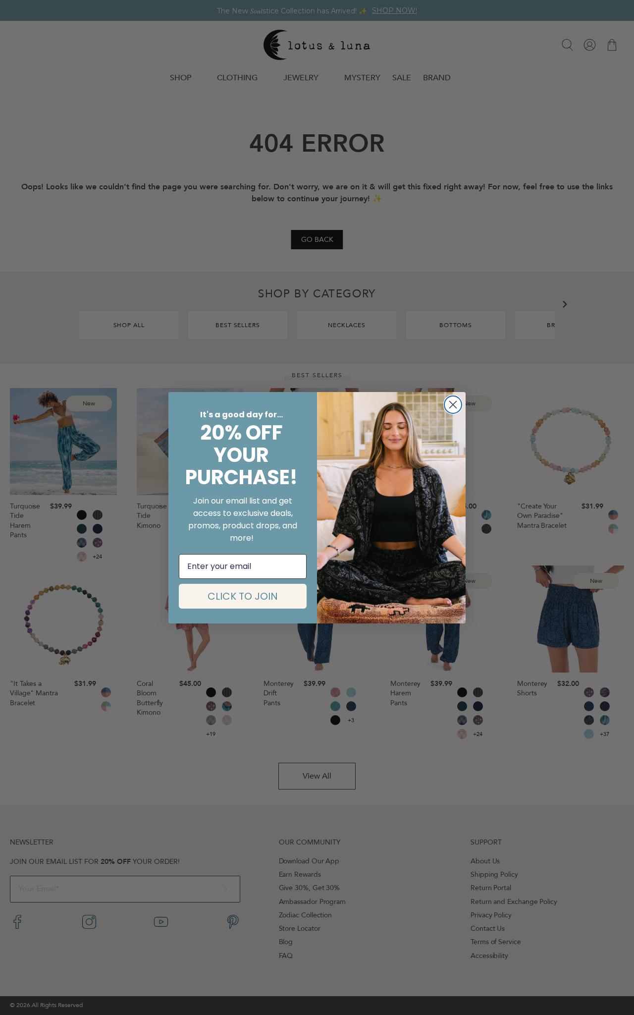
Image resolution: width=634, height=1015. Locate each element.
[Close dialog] (453, 404)
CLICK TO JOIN (243, 596)
